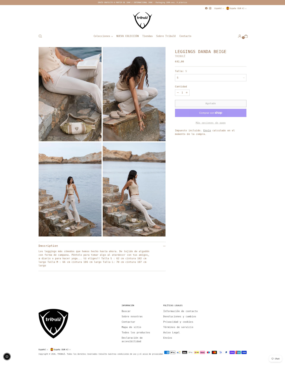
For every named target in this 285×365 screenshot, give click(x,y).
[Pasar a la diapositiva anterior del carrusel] (237, 290)
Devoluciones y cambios (179, 316)
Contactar (128, 321)
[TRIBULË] (142, 20)
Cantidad (181, 86)
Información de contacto (180, 311)
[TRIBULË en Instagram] (210, 8)
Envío (207, 130)
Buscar (126, 311)
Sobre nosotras (132, 316)
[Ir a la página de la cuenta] (239, 36)
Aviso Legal (171, 332)
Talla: (181, 71)
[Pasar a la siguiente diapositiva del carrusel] (243, 290)
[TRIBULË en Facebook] (206, 8)
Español (218, 8)
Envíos (167, 337)
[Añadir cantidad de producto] (186, 93)
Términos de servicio (178, 327)
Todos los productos (136, 332)
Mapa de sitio (131, 327)
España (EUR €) (237, 8)
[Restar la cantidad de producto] (177, 93)
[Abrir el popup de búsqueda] (40, 36)
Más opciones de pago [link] (211, 122)
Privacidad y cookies (178, 321)
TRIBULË (180, 56)
